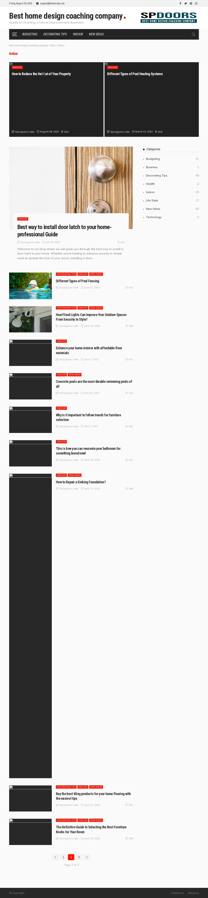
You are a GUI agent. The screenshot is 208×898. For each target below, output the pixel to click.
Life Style (172, 200)
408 (131, 325)
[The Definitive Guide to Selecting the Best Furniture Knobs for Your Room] (30, 832)
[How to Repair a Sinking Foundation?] (30, 626)
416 (131, 287)
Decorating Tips (55, 34)
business (172, 167)
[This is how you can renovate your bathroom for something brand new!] (30, 453)
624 (66, 131)
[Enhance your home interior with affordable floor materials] (30, 353)
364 (131, 804)
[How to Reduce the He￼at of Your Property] (56, 99)
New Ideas (96, 34)
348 (131, 838)
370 (131, 459)
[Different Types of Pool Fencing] (30, 286)
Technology (172, 217)
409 (131, 426)
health (172, 184)
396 (131, 488)
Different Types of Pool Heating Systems (135, 74)
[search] (193, 34)
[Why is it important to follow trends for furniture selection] (30, 420)
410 (131, 359)
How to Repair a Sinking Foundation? (81, 482)
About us (193, 893)
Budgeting (29, 34)
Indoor (78, 34)
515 (160, 131)
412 (122, 242)
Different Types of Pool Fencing (77, 281)
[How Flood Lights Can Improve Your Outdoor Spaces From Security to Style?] (30, 319)
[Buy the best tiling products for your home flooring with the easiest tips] (30, 798)
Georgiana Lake (24, 131)
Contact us (177, 893)
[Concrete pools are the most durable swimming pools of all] (30, 386)
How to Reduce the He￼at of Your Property (41, 74)
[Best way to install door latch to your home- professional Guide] (71, 188)
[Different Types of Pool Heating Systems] (151, 99)
